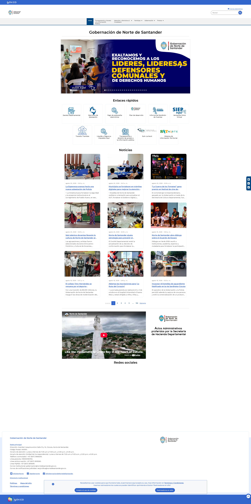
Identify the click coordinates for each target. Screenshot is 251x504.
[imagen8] (118, 90)
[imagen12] (126, 90)
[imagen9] (120, 90)
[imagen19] (140, 90)
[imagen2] (106, 90)
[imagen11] (124, 90)
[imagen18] (138, 90)
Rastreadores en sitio (165, 490)
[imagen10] (122, 90)
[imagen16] (134, 90)
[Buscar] (240, 12)
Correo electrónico (236, 9)
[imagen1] (104, 90)
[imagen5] (112, 90)
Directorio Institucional (19, 478)
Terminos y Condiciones (174, 483)
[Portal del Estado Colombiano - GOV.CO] (11, 2)
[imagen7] (116, 90)
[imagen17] (136, 90)
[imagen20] (142, 90)
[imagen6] (114, 90)
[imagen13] (128, 90)
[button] (123, 21)
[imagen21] (144, 90)
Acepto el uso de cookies (86, 490)
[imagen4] (110, 90)
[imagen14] (130, 90)
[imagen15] (132, 90)
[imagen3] (108, 90)
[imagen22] (146, 90)
